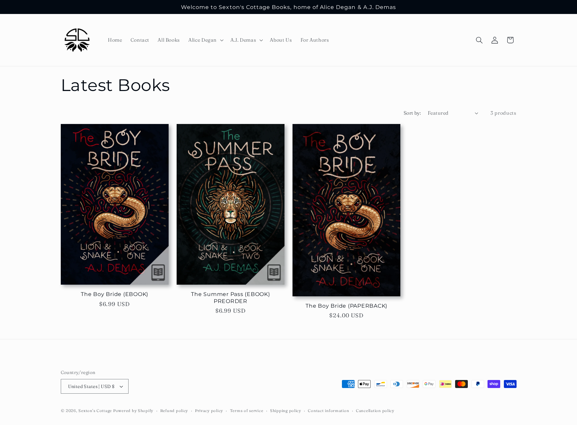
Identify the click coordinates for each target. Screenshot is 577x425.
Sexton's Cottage (95, 410)
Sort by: (412, 113)
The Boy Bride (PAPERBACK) (346, 305)
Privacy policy (209, 410)
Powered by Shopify (133, 410)
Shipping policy (285, 410)
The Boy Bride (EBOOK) (114, 294)
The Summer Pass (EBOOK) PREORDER (230, 297)
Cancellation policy (375, 410)
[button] (205, 40)
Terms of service (246, 410)
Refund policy (174, 410)
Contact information (328, 410)
